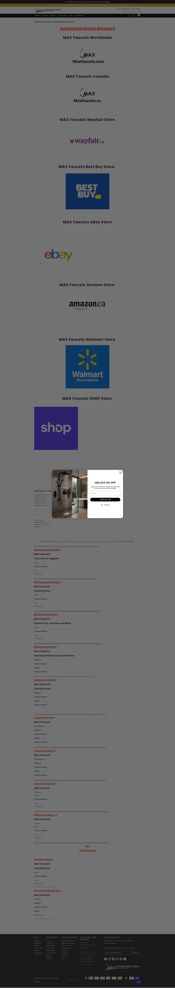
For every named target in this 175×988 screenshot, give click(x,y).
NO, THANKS (105, 505)
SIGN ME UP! (105, 499)
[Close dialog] (120, 472)
